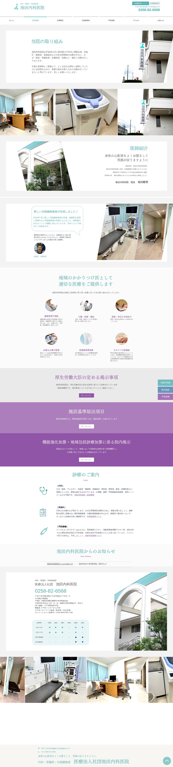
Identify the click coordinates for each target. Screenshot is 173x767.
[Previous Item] (3, 112)
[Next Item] (169, 112)
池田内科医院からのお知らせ (60, 564)
